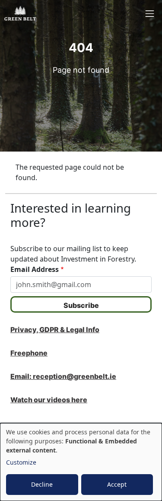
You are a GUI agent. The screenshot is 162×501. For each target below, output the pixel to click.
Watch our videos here (48, 399)
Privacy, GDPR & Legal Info (54, 329)
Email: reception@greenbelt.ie (63, 376)
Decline (42, 484)
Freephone (29, 353)
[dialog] (81, 462)
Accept (117, 484)
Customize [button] (21, 462)
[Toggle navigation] (150, 13)
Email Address (34, 269)
